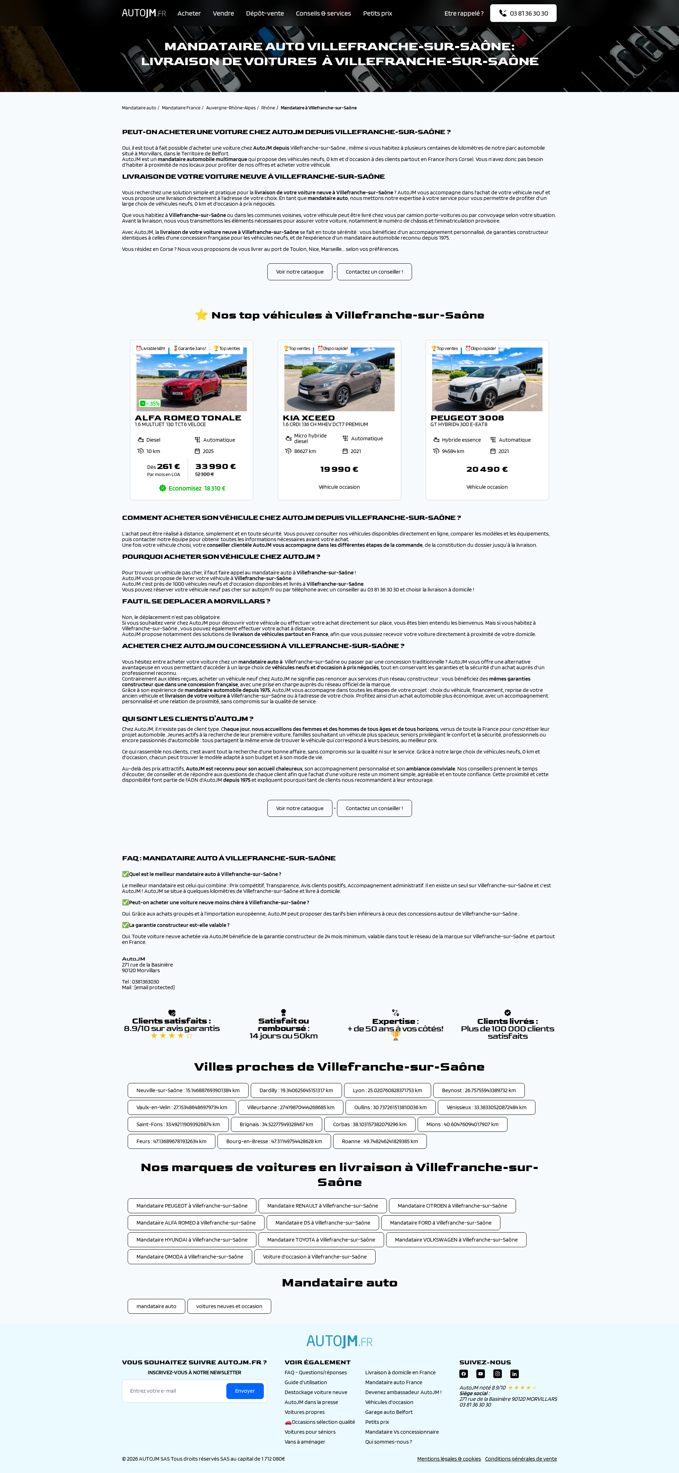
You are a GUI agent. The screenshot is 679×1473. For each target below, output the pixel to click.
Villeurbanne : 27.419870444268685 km (291, 1107)
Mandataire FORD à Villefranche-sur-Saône (441, 1222)
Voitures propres (305, 1412)
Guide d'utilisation (306, 1382)
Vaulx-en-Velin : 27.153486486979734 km (182, 1107)
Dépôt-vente (265, 13)
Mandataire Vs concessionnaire (402, 1431)
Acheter (189, 13)
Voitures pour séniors (310, 1431)
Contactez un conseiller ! (374, 271)
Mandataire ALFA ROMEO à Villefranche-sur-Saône (196, 1222)
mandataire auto (156, 1306)
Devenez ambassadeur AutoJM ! (403, 1392)
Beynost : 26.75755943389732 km (479, 1090)
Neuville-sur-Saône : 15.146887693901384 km (188, 1090)
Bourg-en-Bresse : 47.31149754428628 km (274, 1141)
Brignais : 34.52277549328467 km (276, 1124)
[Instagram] (497, 1375)
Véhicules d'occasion (389, 1402)
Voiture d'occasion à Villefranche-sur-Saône (315, 1256)
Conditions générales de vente (521, 1458)
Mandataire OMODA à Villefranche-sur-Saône (190, 1256)
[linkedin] (514, 1375)
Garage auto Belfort (389, 1412)
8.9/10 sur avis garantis (172, 1032)
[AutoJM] (144, 13)
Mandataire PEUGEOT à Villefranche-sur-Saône (192, 1205)
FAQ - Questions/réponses (316, 1372)
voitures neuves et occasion (229, 1306)
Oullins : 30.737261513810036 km (390, 1107)
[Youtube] (480, 1375)
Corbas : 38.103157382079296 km (370, 1124)
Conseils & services (323, 13)
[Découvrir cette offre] (191, 420)
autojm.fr (339, 1341)
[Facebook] (463, 1375)
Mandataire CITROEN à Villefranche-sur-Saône (452, 1205)
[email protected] (154, 987)
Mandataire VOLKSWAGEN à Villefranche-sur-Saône (456, 1239)
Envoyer (245, 1390)
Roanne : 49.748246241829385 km (380, 1141)
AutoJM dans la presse (311, 1402)
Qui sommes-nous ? (388, 1441)
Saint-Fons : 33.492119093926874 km (178, 1124)
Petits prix (377, 13)
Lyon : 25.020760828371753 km (387, 1090)
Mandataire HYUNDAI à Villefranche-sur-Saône (192, 1239)
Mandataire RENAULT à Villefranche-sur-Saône (322, 1205)
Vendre (223, 13)
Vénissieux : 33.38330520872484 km (487, 1107)
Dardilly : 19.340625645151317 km (296, 1090)
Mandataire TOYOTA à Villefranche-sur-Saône (321, 1239)
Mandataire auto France (393, 1382)
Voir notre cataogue (300, 271)
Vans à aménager (305, 1441)
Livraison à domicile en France (400, 1372)
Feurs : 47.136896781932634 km (172, 1141)
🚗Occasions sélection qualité (320, 1421)
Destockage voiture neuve (316, 1392)
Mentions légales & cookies (449, 1458)
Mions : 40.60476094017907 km (462, 1124)
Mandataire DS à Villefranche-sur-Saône (322, 1222)
